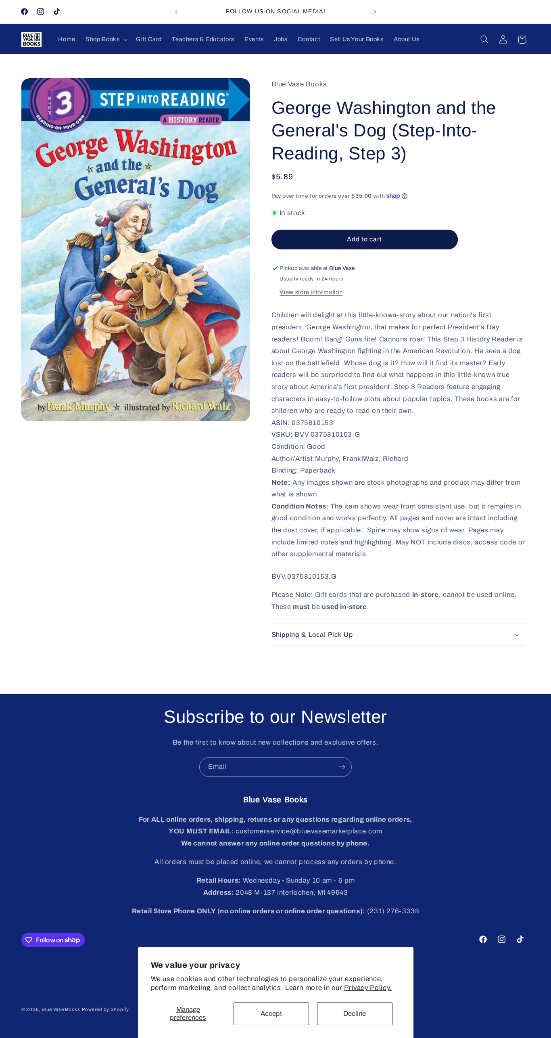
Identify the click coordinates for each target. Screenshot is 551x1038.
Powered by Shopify (105, 1009)
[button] (106, 39)
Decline (354, 1013)
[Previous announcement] (176, 12)
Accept (271, 1013)
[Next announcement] (375, 12)
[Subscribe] (342, 767)
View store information (311, 292)
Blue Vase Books (61, 1009)
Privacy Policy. (367, 988)
